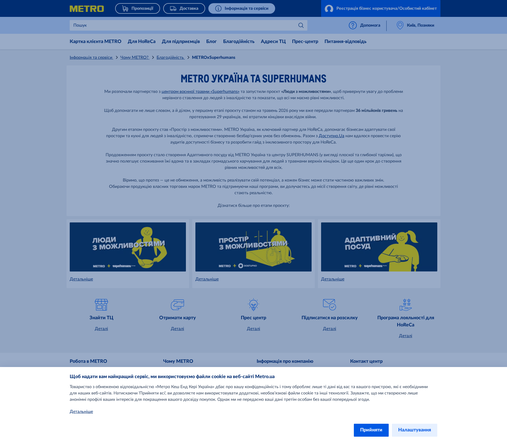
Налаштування (414, 430)
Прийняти (371, 430)
